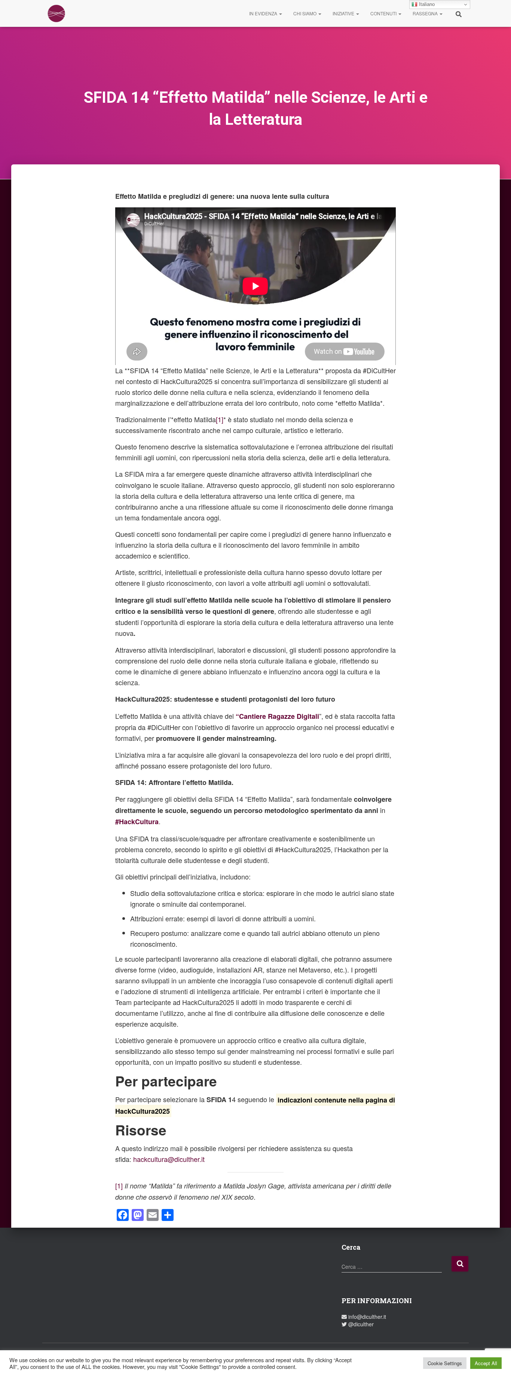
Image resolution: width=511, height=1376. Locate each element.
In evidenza (263, 13)
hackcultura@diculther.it (169, 1159)
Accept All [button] (486, 1363)
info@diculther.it (366, 1316)
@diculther (360, 1324)
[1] (219, 419)
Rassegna (426, 13)
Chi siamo (305, 13)
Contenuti (384, 13)
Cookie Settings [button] (445, 1363)
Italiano (426, 4)
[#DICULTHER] (56, 13)
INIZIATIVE (344, 13)
